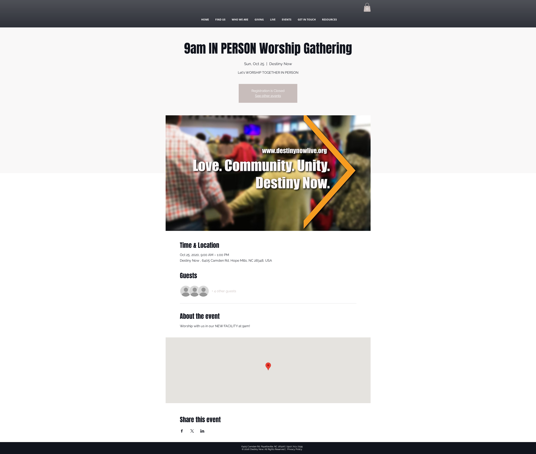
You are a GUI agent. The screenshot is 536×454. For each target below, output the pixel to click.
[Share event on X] (192, 431)
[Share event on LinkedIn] (202, 431)
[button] (367, 7)
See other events (268, 96)
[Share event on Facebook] (182, 431)
